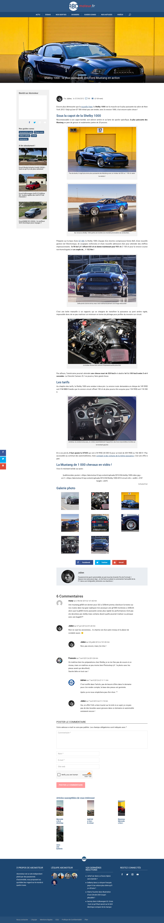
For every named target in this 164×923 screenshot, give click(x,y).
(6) (89, 98)
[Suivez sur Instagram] (40, 122)
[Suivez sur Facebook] (29, 122)
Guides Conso (90, 15)
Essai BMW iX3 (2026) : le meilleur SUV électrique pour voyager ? (32, 222)
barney (89, 901)
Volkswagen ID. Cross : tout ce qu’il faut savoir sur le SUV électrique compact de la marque (100, 904)
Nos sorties (61, 15)
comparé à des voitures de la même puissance (115, 456)
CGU (57, 920)
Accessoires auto (26, 132)
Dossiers (75, 15)
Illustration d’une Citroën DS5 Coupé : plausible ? (99, 895)
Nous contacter (22, 920)
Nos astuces (106, 15)
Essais (48, 15)
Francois (72, 658)
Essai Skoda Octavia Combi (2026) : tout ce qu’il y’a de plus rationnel (32, 168)
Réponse (140, 603)
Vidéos (120, 15)
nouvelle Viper (86, 107)
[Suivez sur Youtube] (45, 122)
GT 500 (81, 241)
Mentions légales (46, 920)
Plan (86, 920)
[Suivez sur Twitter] (34, 122)
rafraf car (90, 876)
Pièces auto (38, 132)
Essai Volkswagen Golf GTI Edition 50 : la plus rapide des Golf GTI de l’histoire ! (32, 195)
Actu (38, 15)
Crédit (34, 136)
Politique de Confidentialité (72, 920)
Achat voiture (24, 136)
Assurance (23, 139)
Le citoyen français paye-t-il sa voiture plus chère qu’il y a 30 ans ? (99, 885)
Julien (69, 99)
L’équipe (34, 920)
